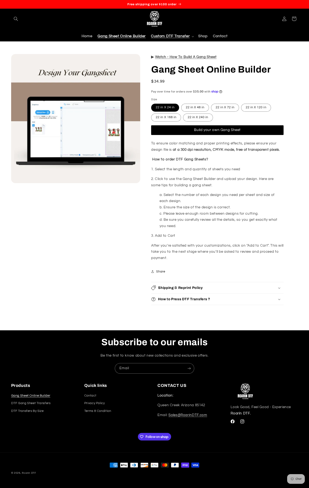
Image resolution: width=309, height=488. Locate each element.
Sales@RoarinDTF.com (187, 415)
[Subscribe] (189, 368)
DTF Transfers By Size (27, 411)
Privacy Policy (94, 403)
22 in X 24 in (165, 107)
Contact (90, 395)
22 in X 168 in (166, 117)
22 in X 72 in (225, 107)
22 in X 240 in (198, 117)
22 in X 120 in (256, 107)
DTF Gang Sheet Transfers (31, 403)
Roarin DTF (29, 473)
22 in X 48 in (195, 107)
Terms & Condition (97, 411)
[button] (16, 19)
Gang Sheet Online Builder (30, 395)
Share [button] (160, 271)
